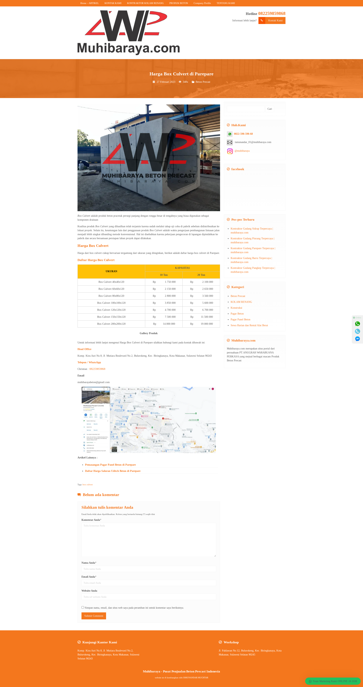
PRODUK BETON (178, 3)
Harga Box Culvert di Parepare (181, 73)
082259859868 (271, 13)
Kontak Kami (275, 20)
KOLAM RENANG (241, 302)
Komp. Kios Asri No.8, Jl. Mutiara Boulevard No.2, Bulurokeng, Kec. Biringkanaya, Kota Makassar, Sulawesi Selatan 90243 (108, 654)
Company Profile (202, 3)
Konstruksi (236, 307)
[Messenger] (357, 339)
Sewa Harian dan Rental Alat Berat (249, 325)
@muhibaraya (242, 150)
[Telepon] (357, 331)
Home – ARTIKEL (89, 3)
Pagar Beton (237, 313)
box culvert (88, 484)
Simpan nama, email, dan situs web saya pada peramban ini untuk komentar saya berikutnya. (134, 607)
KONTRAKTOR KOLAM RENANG (145, 3)
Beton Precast (203, 81)
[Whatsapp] (357, 324)
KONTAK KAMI (113, 3)
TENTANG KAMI (226, 3)
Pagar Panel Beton (240, 319)
